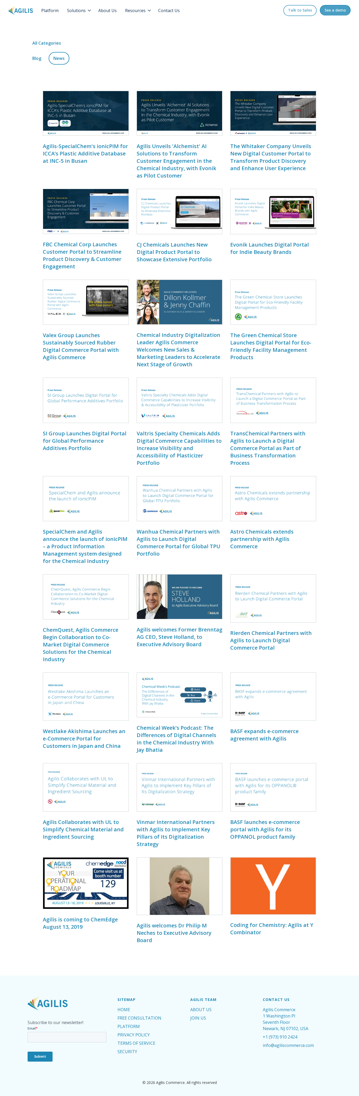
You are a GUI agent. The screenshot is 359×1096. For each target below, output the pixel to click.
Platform (50, 10)
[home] (20, 10)
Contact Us (169, 10)
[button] (79, 10)
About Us (107, 10)
